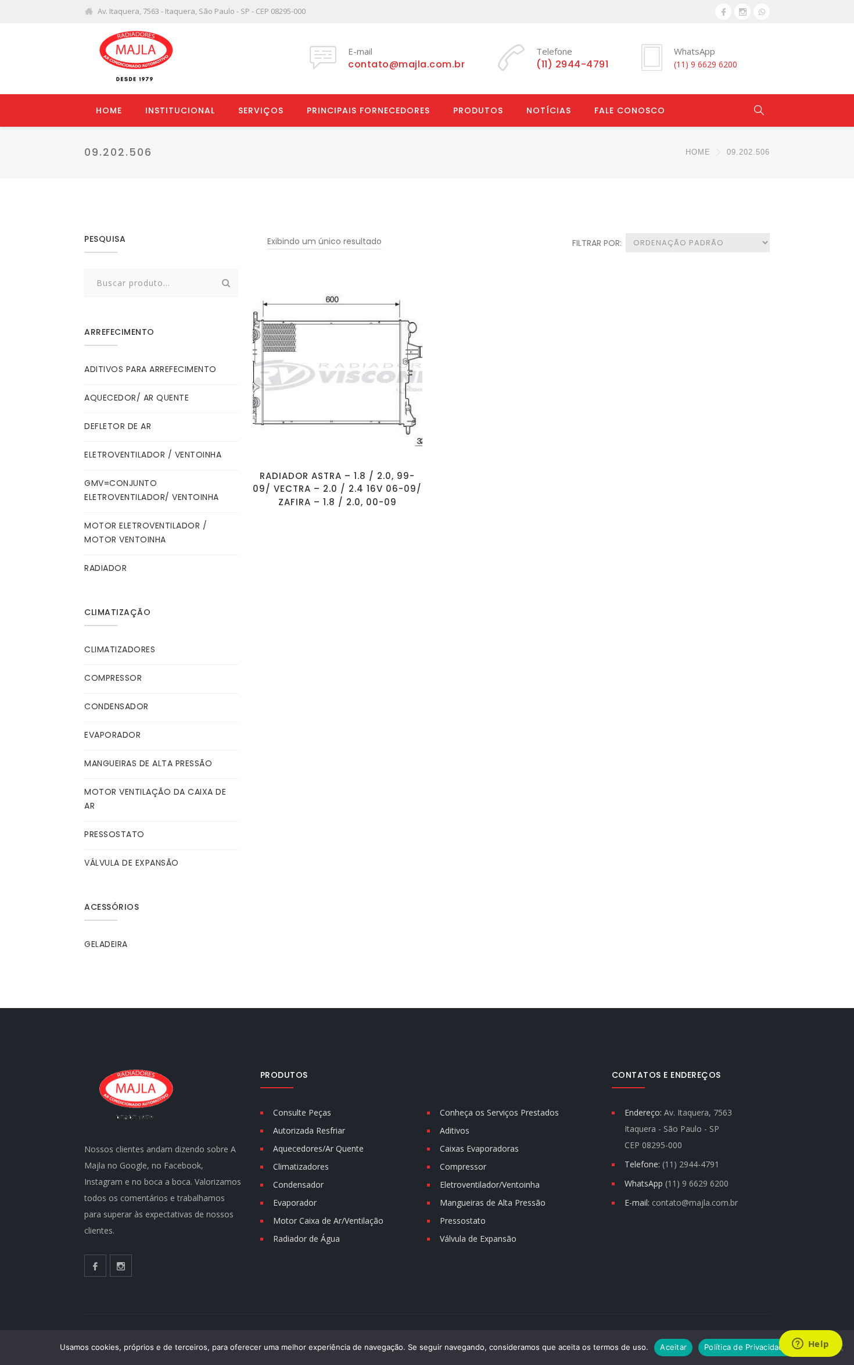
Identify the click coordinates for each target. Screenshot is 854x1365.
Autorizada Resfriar (309, 1130)
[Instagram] (742, 11)
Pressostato (463, 1220)
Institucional (180, 110)
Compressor (463, 1166)
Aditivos (454, 1130)
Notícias (548, 110)
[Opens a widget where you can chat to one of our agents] (810, 1344)
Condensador (298, 1184)
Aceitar (673, 1347)
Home (109, 110)
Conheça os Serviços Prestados (499, 1112)
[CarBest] (136, 58)
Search (226, 283)
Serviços (261, 110)
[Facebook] (723, 11)
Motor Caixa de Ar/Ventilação (328, 1220)
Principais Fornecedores (368, 110)
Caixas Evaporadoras (479, 1148)
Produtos (478, 110)
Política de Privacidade (746, 1347)
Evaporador (295, 1202)
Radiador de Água (306, 1238)
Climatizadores (301, 1166)
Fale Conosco (629, 110)
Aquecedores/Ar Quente (318, 1148)
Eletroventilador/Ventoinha (490, 1184)
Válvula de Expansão (478, 1238)
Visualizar (337, 445)
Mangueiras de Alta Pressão (493, 1202)
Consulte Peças (302, 1112)
